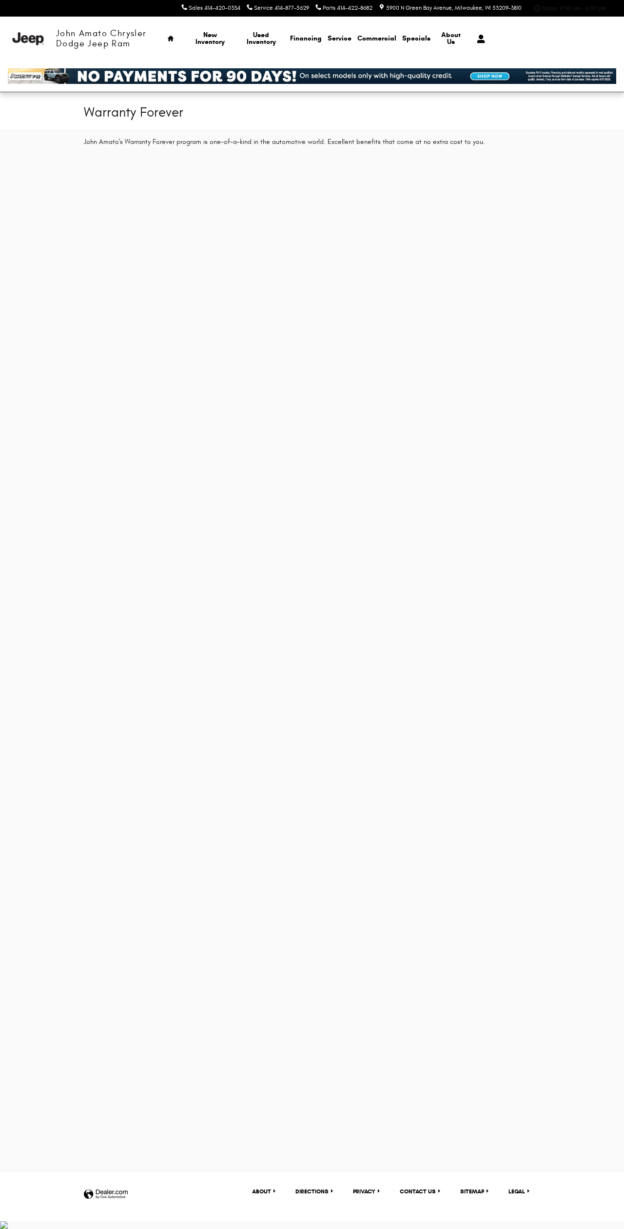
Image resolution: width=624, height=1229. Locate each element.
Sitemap (472, 1191)
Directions (312, 1191)
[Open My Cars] (478, 39)
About (451, 38)
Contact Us (418, 1191)
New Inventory (210, 38)
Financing (306, 38)
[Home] (28, 39)
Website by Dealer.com (106, 1194)
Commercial (376, 38)
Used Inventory (261, 38)
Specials (416, 38)
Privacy (364, 1191)
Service (339, 38)
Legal (516, 1191)
